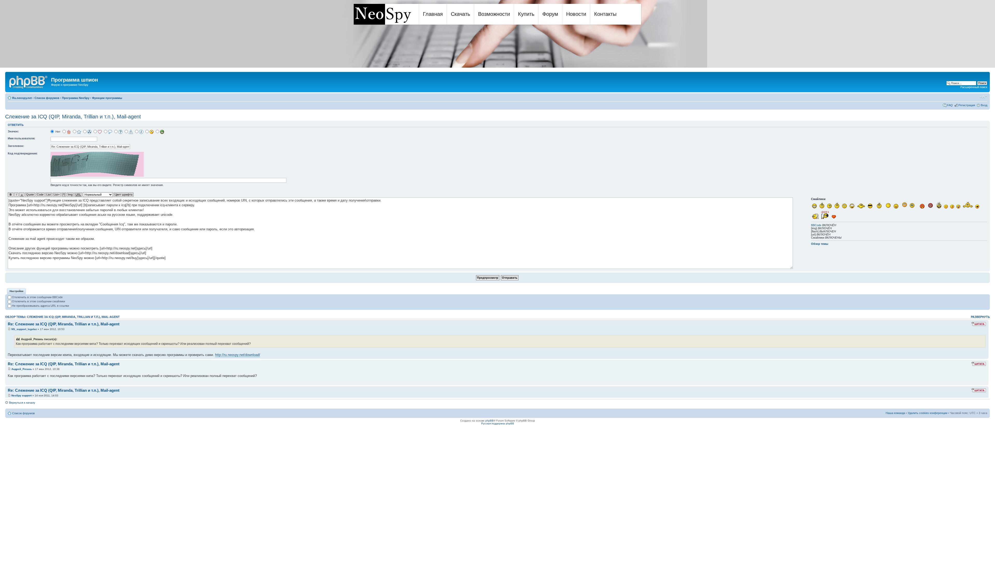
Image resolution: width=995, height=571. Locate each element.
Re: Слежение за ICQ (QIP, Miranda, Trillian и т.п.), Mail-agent (63, 324)
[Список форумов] (28, 81)
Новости (576, 14)
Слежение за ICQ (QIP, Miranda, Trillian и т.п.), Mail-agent (73, 116)
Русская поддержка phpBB (497, 423)
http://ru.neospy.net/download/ (237, 355)
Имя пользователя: (21, 138)
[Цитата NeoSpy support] (978, 390)
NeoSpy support (21, 395)
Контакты (605, 14)
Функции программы (107, 97)
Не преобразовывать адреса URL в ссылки (40, 305)
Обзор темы (819, 243)
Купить (526, 14)
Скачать (460, 14)
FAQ (950, 105)
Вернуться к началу (22, 402)
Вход (984, 105)
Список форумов (46, 97)
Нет (57, 131)
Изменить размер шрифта (983, 97)
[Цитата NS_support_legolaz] (978, 323)
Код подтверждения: (23, 153)
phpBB (489, 420)
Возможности (494, 14)
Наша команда (895, 413)
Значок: (13, 131)
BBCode (816, 225)
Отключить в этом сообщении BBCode (37, 297)
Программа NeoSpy (75, 97)
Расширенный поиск (973, 87)
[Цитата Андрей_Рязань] (978, 363)
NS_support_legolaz (24, 329)
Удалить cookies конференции (927, 413)
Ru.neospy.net (22, 97)
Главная (433, 14)
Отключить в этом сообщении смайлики (38, 301)
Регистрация (966, 105)
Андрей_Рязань (21, 369)
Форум (550, 14)
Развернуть (980, 316)
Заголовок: (16, 145)
